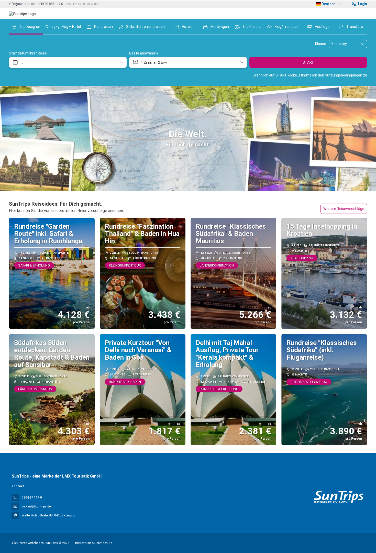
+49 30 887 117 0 (50, 4)
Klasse (320, 44)
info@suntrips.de (22, 4)
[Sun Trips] (338, 497)
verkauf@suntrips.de (36, 506)
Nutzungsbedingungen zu (346, 75)
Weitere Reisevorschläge (343, 209)
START (308, 62)
